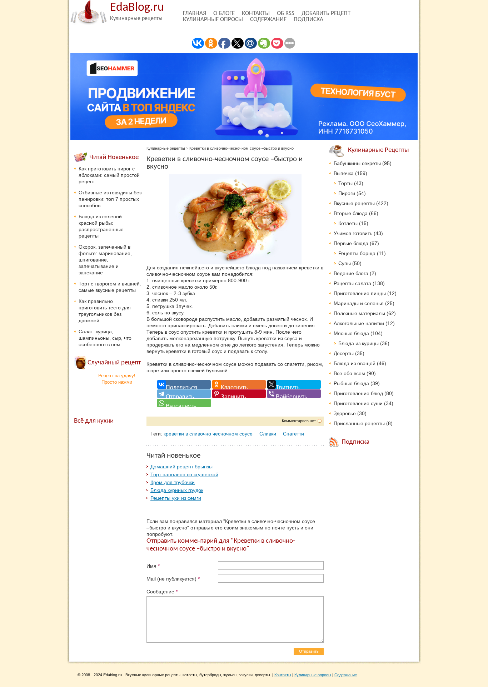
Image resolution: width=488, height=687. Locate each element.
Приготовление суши (358, 403)
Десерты (344, 353)
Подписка (308, 19)
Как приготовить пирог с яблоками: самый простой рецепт (109, 175)
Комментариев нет (299, 421)
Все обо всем (349, 373)
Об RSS (285, 13)
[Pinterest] (239, 393)
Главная (194, 13)
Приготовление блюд (358, 393)
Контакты (256, 13)
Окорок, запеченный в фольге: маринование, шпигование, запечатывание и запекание (105, 259)
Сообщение (162, 591)
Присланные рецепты (359, 423)
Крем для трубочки (172, 482)
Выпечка (344, 173)
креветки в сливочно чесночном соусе (208, 434)
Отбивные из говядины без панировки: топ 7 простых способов (110, 199)
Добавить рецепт (326, 13)
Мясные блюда (351, 333)
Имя (153, 566)
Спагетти (293, 434)
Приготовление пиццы (360, 293)
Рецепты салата (352, 283)
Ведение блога (351, 273)
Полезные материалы (359, 313)
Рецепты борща (356, 253)
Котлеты (348, 223)
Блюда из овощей (354, 363)
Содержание (268, 19)
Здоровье (345, 413)
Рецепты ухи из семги (175, 498)
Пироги (346, 193)
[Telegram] (184, 393)
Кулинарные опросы (213, 19)
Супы (344, 263)
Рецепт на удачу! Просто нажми (116, 379)
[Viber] (294, 393)
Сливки (267, 434)
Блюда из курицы (358, 343)
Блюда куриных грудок (176, 490)
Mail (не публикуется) (173, 579)
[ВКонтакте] (184, 384)
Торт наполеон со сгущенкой (184, 474)
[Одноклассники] (239, 384)
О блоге (224, 13)
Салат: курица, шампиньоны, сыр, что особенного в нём (105, 338)
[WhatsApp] (184, 403)
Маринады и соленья (359, 303)
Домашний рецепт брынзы (181, 466)
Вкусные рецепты (354, 203)
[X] (294, 384)
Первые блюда (351, 243)
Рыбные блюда (351, 383)
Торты (345, 183)
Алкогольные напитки (359, 323)
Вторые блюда (351, 213)
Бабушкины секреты (357, 163)
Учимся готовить (353, 233)
